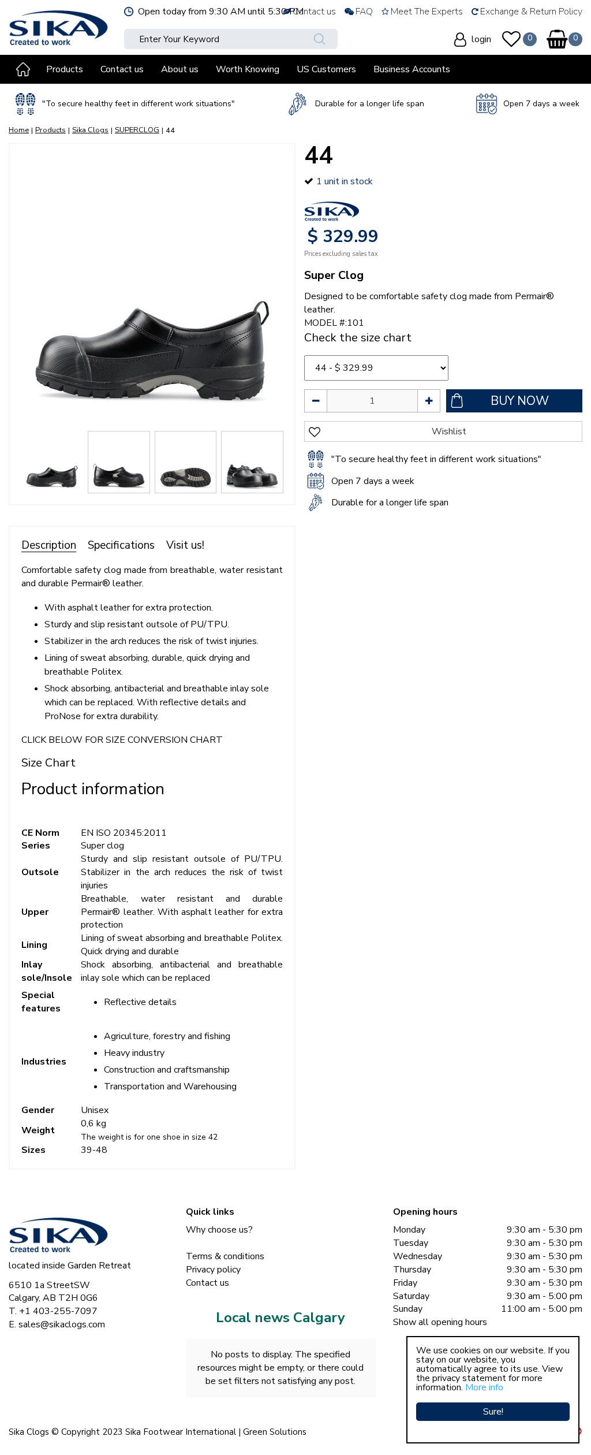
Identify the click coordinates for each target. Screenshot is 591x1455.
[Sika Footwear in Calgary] (59, 26)
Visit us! (185, 545)
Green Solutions (274, 1432)
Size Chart (48, 763)
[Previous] (30, 286)
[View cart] (556, 39)
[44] (152, 286)
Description (48, 545)
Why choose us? (219, 1229)
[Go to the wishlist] (511, 39)
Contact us (207, 1283)
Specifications (121, 545)
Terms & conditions (225, 1256)
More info (484, 1387)
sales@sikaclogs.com (61, 1324)
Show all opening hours (440, 1322)
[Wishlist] (511, 39)
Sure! (493, 1411)
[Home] (23, 69)
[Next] (274, 286)
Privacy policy (213, 1269)
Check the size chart (358, 337)
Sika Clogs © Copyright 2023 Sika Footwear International (122, 1432)
